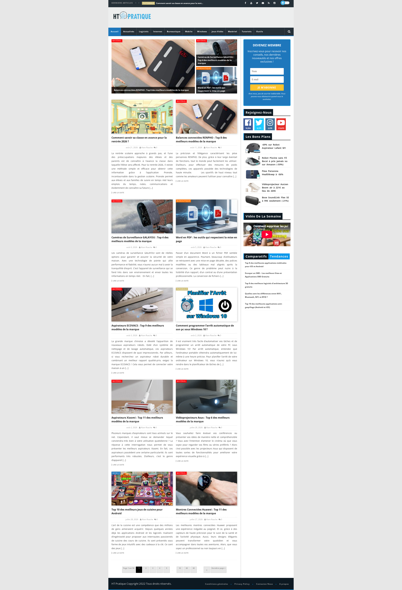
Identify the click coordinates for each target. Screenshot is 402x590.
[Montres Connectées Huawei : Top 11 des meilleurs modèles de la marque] (206, 488)
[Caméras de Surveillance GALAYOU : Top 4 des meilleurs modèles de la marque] (142, 216)
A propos (284, 584)
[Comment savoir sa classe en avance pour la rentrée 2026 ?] (142, 117)
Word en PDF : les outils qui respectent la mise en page (211, 89)
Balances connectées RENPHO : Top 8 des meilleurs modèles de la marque (151, 90)
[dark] (285, 3)
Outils (259, 31)
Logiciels (144, 31)
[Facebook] (245, 3)
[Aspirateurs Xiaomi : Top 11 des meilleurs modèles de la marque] (142, 397)
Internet (157, 31)
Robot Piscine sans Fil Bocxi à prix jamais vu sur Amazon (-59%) (274, 161)
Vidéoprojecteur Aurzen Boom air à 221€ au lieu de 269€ (275, 187)
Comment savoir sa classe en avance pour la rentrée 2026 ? (179, 3)
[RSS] (269, 3)
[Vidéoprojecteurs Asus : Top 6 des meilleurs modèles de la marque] (206, 397)
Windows (202, 31)
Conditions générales (216, 584)
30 (194, 568)
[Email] (263, 3)
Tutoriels (247, 31)
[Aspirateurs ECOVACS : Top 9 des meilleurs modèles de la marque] (142, 304)
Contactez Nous (264, 584)
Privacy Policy (242, 584)
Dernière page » (218, 568)
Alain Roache (147, 147)
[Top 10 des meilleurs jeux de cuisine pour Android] (142, 488)
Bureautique (173, 31)
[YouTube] (251, 3)
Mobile (189, 31)
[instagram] (274, 3)
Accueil (115, 31)
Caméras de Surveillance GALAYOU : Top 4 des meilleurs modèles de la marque (216, 60)
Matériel (232, 31)
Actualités (128, 31)
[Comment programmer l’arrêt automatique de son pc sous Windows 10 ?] (206, 304)
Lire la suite (118, 193)
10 (180, 568)
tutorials (148, 3)
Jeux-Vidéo (217, 31)
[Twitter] (257, 3)
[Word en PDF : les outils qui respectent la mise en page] (206, 216)
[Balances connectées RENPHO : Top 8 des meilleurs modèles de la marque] (206, 117)
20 (187, 568)
